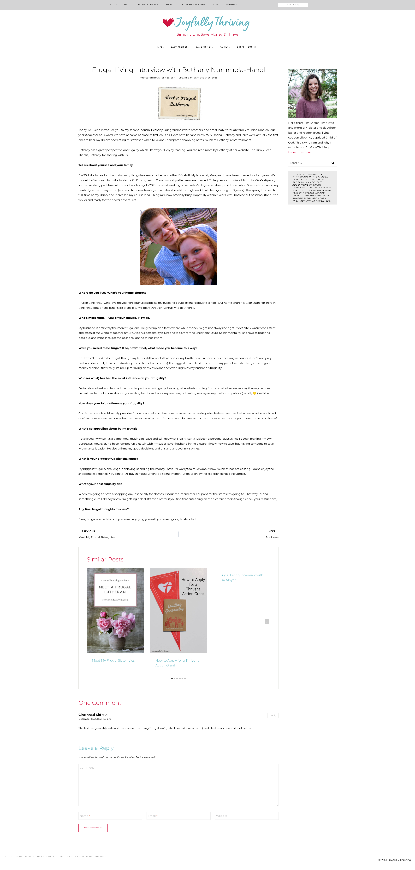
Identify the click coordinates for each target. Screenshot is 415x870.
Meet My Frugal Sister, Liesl (97, 534)
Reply (273, 715)
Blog (216, 5)
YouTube (231, 5)
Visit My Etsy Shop (194, 5)
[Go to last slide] (90, 621)
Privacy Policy (148, 5)
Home (113, 5)
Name (85, 815)
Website (221, 815)
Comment (88, 767)
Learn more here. (300, 152)
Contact (170, 5)
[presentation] (115, 610)
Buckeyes (272, 534)
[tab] (172, 678)
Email (153, 815)
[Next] (267, 621)
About (128, 5)
